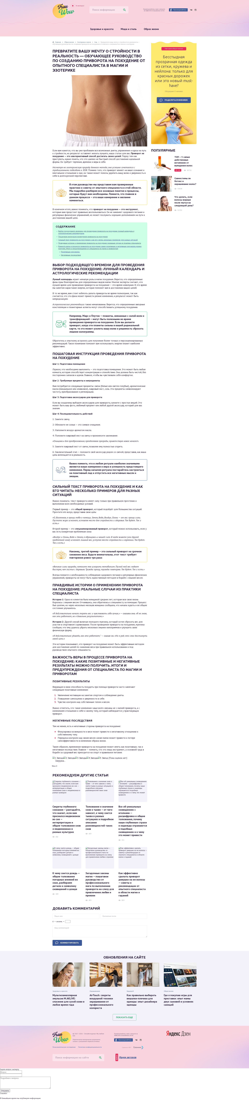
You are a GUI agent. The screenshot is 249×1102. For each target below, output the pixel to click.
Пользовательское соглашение (64, 1047)
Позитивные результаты (70, 252)
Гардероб (130, 991)
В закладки (80, 6)
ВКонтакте (191, 10)
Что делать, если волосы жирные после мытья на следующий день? (183, 201)
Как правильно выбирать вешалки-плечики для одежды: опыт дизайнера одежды (142, 1000)
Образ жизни (151, 29)
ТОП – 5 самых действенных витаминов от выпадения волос (183, 161)
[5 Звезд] (103, 758)
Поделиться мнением (176, 100)
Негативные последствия (71, 255)
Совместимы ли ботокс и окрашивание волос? (185, 181)
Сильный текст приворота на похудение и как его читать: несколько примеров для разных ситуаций (98, 240)
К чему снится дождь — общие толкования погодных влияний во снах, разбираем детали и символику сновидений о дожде (66, 881)
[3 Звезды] (81, 758)
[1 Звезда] (58, 758)
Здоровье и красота (101, 29)
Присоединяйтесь (179, 10)
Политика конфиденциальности (90, 1047)
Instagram (195, 10)
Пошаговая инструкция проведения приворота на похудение (83, 236)
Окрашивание (95, 991)
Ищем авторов (127, 1057)
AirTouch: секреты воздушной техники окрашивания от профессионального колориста (101, 1002)
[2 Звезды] (69, 758)
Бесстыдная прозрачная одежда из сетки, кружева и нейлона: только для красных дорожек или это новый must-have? (174, 71)
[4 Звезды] (92, 758)
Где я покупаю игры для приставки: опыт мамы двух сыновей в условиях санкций (178, 1000)
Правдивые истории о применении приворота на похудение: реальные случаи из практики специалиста (99, 243)
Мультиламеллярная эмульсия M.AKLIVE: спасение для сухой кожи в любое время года (68, 1000)
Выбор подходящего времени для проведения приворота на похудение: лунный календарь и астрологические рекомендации (96, 232)
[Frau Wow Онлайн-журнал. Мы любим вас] (63, 11)
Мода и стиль (129, 29)
